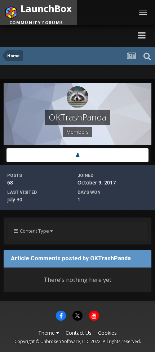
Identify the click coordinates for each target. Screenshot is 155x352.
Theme (47, 332)
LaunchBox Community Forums (70, 35)
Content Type (34, 231)
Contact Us (79, 332)
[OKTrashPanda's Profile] (77, 155)
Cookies (107, 332)
